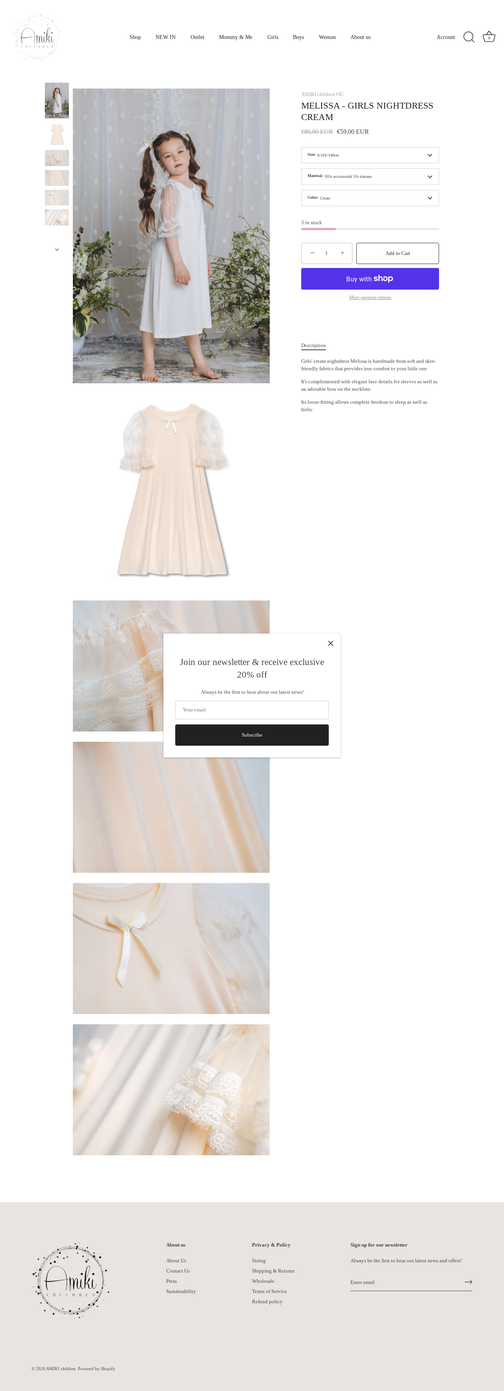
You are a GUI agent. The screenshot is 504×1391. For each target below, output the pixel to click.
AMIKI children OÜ (322, 94)
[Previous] (57, 75)
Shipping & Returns (273, 1270)
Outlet (197, 37)
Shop (135, 37)
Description (313, 345)
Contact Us (178, 1270)
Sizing (259, 1260)
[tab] (317, 345)
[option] (57, 102)
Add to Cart (397, 253)
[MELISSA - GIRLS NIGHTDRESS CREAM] (56, 100)
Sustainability (181, 1291)
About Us (176, 1260)
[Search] (469, 37)
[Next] (57, 249)
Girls (272, 37)
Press (171, 1281)
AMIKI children (61, 1368)
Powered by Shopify (96, 1368)
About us (360, 37)
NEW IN (166, 37)
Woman (327, 37)
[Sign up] (468, 1282)
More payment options (370, 297)
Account (446, 37)
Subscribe (252, 735)
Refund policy (267, 1301)
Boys (298, 37)
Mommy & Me (235, 37)
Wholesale (263, 1281)
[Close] (330, 643)
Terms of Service (269, 1291)
